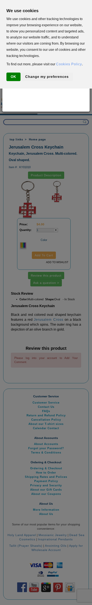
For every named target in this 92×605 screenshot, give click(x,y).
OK (13, 77)
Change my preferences (47, 77)
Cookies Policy (69, 64)
